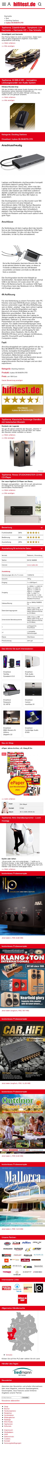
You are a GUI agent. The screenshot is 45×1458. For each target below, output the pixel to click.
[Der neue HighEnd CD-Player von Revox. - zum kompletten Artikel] (22, 509)
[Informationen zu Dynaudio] (7, 1249)
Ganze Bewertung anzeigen (12, 380)
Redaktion (8, 1413)
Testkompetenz (10, 1411)
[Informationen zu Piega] (17, 1266)
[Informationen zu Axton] (26, 1242)
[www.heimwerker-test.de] (27, 1292)
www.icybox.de (32, 565)
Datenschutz (9, 1436)
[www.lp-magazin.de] (38, 1292)
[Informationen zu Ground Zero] (17, 1255)
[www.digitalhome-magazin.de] (6, 1292)
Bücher (7, 1409)
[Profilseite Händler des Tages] (22, 1372)
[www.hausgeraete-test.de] (17, 1292)
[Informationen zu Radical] (27, 1267)
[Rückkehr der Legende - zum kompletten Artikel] (22, 454)
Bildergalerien (9, 1417)
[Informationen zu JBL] (6, 1261)
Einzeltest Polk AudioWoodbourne (30, 674)
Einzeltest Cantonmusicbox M (29, 702)
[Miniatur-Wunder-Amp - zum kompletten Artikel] (22, 117)
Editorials (7, 1426)
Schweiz (9, 1355)
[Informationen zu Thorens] (7, 1272)
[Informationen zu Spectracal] (38, 1266)
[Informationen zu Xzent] (27, 1272)
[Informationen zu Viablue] (17, 1273)
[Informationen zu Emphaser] (18, 1249)
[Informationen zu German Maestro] (6, 1255)
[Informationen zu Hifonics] (38, 1255)
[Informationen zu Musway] (36, 1260)
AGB (6, 1434)
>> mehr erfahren (8, 799)
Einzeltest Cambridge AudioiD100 (31, 730)
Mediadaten (8, 1432)
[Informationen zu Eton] (36, 1249)
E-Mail (22, 808)
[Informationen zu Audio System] (16, 1243)
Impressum (8, 1430)
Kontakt (7, 1441)
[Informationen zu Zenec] (37, 1272)
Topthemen (8, 1424)
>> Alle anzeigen (8, 46)
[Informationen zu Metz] (25, 1260)
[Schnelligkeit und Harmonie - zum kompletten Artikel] (22, 62)
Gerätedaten (9, 1415)
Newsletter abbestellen (11, 1401)
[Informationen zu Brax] (36, 1242)
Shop (6, 1406)
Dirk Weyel (23, 804)
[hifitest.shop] (22, 1303)
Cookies (7, 1439)
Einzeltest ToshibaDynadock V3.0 (9, 674)
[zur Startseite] (24, 4)
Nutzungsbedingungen (12, 1443)
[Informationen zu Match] (14, 1260)
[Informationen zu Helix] (27, 1255)
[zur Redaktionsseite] (5, 808)
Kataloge (7, 1420)
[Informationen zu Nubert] (6, 1267)
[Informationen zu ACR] (7, 1243)
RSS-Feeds (8, 1422)
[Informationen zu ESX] (28, 1250)
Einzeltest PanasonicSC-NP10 (7, 702)
